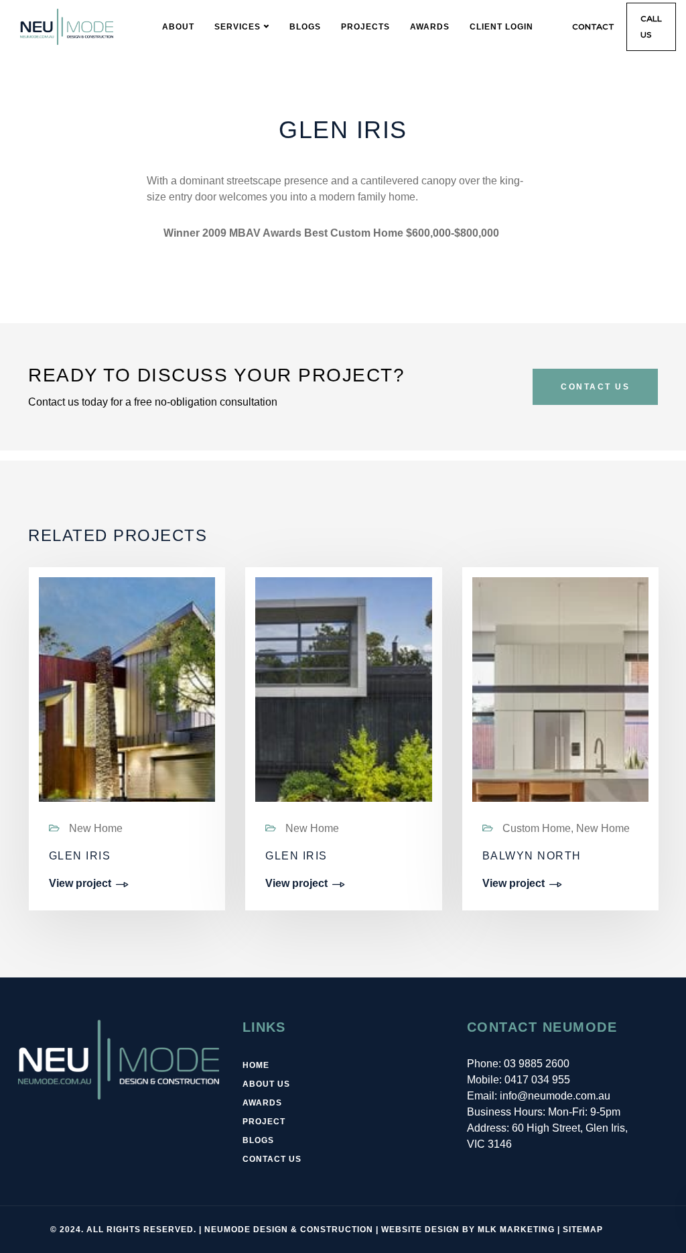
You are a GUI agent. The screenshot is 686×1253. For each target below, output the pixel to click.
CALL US (651, 26)
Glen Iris (80, 855)
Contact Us (595, 387)
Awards (430, 27)
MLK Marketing (516, 1229)
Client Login (501, 27)
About (178, 27)
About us (266, 1084)
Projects (365, 27)
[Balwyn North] (560, 728)
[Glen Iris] (127, 728)
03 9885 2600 (536, 1063)
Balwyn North (531, 855)
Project (264, 1121)
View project (80, 883)
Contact (593, 26)
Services (237, 27)
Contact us (272, 1159)
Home (256, 1065)
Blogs (305, 27)
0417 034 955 (537, 1079)
